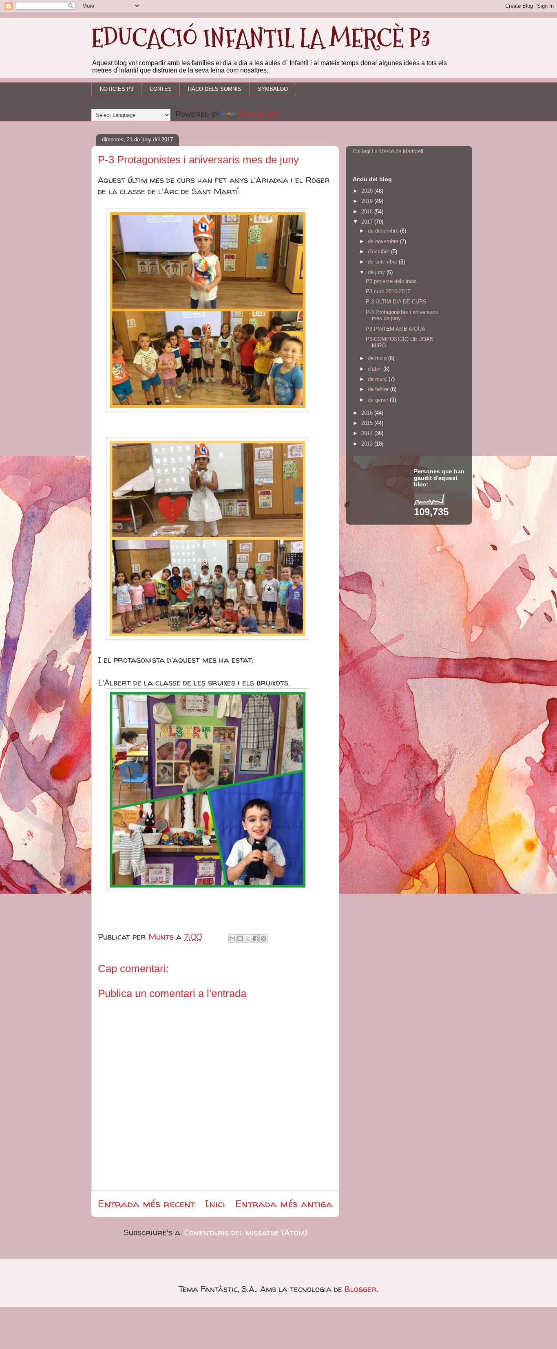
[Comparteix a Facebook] (256, 938)
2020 (367, 191)
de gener (379, 400)
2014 (367, 433)
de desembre (384, 231)
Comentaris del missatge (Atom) (245, 1232)
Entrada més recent (146, 1204)
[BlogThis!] (240, 938)
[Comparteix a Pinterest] (263, 938)
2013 (367, 444)
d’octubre (379, 251)
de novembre (384, 241)
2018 (367, 212)
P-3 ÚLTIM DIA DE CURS (396, 302)
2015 (367, 423)
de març (378, 379)
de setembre (383, 262)
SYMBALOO (273, 89)
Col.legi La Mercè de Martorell (388, 151)
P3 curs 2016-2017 (388, 291)
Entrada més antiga (284, 1204)
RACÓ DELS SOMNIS (214, 89)
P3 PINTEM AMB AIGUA (395, 329)
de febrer (379, 389)
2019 (367, 201)
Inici (215, 1204)
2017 (367, 222)
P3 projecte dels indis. (392, 281)
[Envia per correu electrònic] (232, 938)
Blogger (361, 1288)
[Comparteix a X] (248, 938)
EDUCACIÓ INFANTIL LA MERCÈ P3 (261, 38)
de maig (378, 358)
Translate (258, 113)
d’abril (375, 369)
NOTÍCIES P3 (116, 89)
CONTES (161, 89)
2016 (367, 413)
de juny (377, 272)
